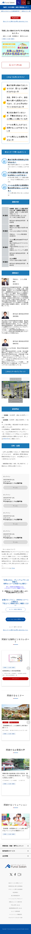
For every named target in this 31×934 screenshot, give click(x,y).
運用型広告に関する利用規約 (15, 886)
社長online (6, 438)
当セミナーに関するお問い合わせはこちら (15, 21)
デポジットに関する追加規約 (15, 889)
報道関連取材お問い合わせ (15, 908)
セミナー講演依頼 (15, 911)
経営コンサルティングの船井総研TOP (10, 11)
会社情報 (5, 856)
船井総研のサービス (8, 851)
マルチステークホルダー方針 (15, 917)
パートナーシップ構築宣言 (15, 914)
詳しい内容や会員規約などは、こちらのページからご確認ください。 (15, 587)
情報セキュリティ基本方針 (15, 901)
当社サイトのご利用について (15, 883)
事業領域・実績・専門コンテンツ (13, 846)
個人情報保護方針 (15, 895)
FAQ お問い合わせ (15, 905)
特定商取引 (15, 892)
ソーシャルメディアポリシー (15, 898)
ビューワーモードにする (15, 379)
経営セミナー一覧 (26, 11)
